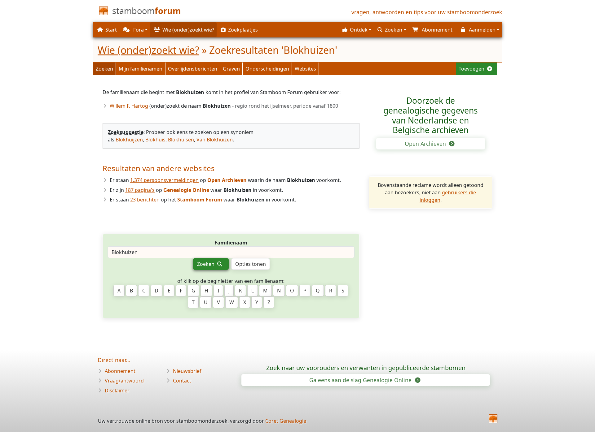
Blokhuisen (181, 139)
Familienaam (230, 242)
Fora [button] (138, 29)
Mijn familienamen (140, 68)
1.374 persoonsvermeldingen (164, 180)
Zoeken (104, 68)
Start (111, 29)
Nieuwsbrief (187, 371)
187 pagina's (140, 190)
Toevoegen (472, 68)
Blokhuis (155, 139)
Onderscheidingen (267, 68)
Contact (182, 380)
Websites (305, 68)
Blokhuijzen (129, 139)
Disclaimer (117, 390)
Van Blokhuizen (214, 139)
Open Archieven (426, 143)
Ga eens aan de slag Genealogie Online (361, 380)
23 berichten (145, 199)
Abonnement (120, 371)
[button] (356, 29)
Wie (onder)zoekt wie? (148, 50)
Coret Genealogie (285, 420)
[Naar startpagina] (493, 418)
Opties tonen (250, 264)
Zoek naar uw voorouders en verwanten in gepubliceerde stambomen (365, 368)
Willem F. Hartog (129, 105)
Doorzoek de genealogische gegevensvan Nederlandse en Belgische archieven (430, 115)
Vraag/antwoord (124, 380)
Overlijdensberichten (192, 68)
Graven (231, 68)
